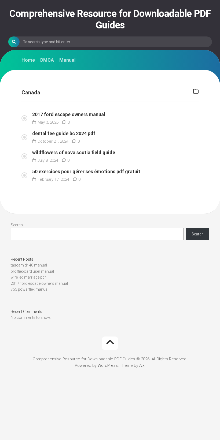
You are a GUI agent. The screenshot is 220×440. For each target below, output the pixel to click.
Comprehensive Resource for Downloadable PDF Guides (110, 19)
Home (28, 60)
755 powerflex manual (29, 289)
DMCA (47, 60)
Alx (141, 365)
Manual (67, 60)
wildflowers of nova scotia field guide (73, 152)
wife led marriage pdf (28, 277)
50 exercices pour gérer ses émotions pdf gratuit (86, 171)
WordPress (108, 365)
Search (17, 225)
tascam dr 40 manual (29, 265)
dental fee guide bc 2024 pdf (63, 133)
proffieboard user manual (32, 271)
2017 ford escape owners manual (68, 114)
